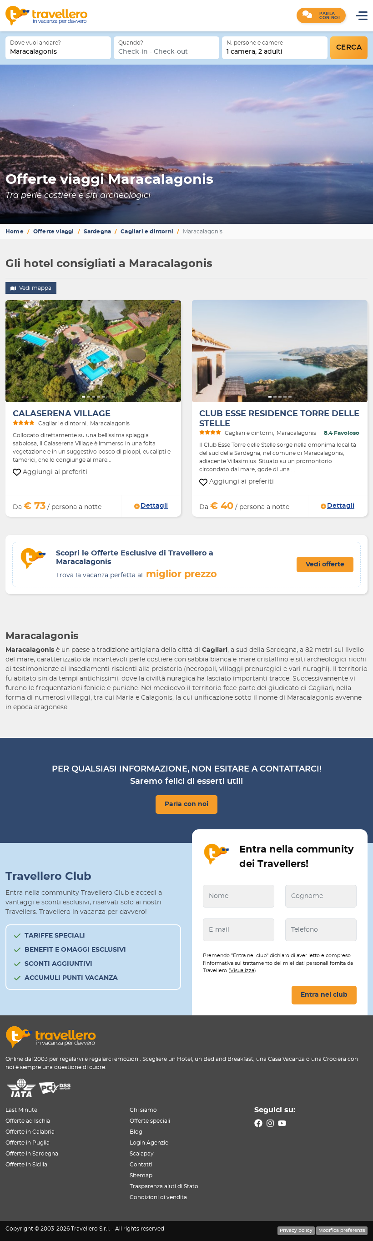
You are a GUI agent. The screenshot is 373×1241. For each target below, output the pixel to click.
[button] (321, 15)
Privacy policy (296, 1230)
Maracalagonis (33, 52)
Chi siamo (143, 1110)
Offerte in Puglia (27, 1142)
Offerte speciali (150, 1121)
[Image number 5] (103, 397)
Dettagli (154, 506)
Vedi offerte (325, 564)
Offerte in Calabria (30, 1132)
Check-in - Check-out (153, 52)
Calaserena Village (62, 414)
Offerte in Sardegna (31, 1153)
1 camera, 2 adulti (254, 52)
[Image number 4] (98, 397)
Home (14, 231)
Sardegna (97, 231)
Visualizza (242, 970)
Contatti (141, 1164)
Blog (136, 1132)
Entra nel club (324, 995)
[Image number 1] (83, 397)
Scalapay (142, 1153)
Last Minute (21, 1110)
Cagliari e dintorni (147, 231)
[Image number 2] (88, 397)
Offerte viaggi (53, 231)
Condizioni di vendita (158, 1197)
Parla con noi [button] (186, 804)
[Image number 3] (93, 397)
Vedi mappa (34, 288)
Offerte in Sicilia (26, 1164)
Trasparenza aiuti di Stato (164, 1186)
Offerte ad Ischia (27, 1121)
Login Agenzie (149, 1142)
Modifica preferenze (341, 1230)
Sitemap (141, 1175)
